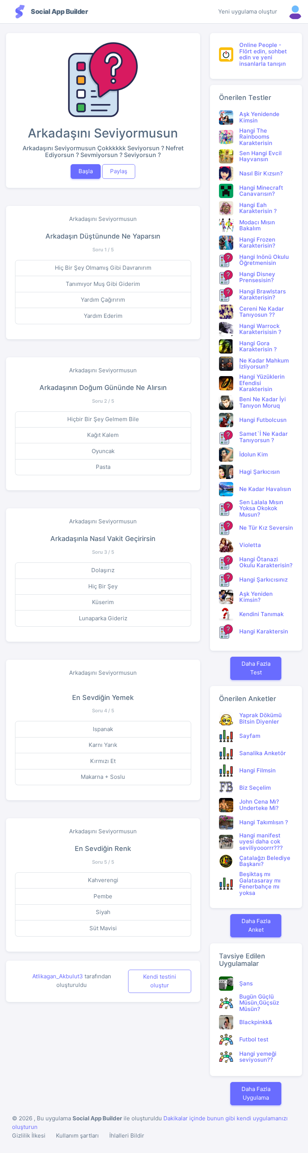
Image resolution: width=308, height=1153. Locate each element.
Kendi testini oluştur (159, 981)
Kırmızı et (103, 761)
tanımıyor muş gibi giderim (103, 283)
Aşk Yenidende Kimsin (259, 117)
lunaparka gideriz (103, 618)
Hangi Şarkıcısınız (263, 579)
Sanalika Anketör (262, 753)
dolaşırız (103, 570)
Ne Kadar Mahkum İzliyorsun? (264, 363)
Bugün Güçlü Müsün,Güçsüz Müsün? (259, 1002)
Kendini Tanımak (261, 614)
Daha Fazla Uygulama (256, 1093)
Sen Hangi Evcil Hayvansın (260, 156)
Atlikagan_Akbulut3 (57, 976)
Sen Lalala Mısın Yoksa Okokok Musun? (261, 508)
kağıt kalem (103, 434)
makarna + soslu (103, 776)
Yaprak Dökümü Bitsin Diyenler (260, 718)
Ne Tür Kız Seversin (266, 527)
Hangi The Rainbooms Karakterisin (255, 137)
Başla (86, 171)
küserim (103, 602)
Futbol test (254, 1039)
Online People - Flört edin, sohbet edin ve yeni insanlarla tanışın (263, 54)
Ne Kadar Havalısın (265, 489)
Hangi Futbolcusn (263, 419)
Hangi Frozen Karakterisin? (257, 242)
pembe (103, 896)
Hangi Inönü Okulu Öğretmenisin (264, 260)
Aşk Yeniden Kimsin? (256, 597)
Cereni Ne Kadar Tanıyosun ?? (261, 312)
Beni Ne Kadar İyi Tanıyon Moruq (262, 402)
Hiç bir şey (103, 586)
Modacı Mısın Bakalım (257, 225)
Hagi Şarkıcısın (259, 471)
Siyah (103, 912)
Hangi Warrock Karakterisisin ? (260, 329)
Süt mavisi (103, 928)
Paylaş (118, 171)
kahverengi (103, 880)
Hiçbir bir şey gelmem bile (103, 419)
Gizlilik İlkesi (28, 1135)
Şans (246, 983)
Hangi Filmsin (257, 770)
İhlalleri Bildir (126, 1135)
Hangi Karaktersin (263, 631)
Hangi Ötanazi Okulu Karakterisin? (266, 562)
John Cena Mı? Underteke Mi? (259, 804)
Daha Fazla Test (256, 668)
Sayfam (249, 735)
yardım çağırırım (103, 299)
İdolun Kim (253, 454)
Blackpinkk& (255, 1022)
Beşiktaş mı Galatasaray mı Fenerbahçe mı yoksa (260, 883)
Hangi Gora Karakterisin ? (258, 346)
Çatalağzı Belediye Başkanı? (264, 861)
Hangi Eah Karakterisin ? (258, 208)
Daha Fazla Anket (256, 925)
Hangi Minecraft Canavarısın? (261, 191)
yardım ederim (103, 315)
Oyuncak (103, 451)
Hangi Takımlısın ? (263, 822)
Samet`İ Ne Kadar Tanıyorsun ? (263, 437)
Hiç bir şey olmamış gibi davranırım (103, 267)
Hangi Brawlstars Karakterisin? (262, 294)
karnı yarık (103, 744)
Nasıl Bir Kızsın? (261, 173)
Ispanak (103, 729)
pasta (103, 466)
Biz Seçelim (255, 787)
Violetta (250, 545)
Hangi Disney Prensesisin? (257, 277)
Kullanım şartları (77, 1135)
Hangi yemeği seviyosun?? (257, 1057)
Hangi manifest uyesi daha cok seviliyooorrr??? (261, 841)
